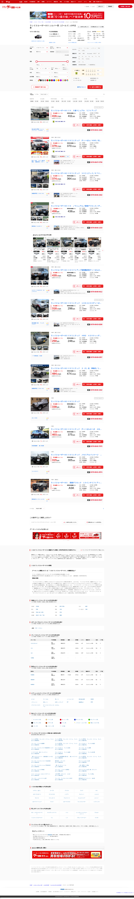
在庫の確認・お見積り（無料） (94, 125)
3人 (82, 56)
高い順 (47, 101)
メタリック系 (51, 726)
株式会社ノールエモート (37, 226)
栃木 (40, 612)
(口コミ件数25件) (41, 757)
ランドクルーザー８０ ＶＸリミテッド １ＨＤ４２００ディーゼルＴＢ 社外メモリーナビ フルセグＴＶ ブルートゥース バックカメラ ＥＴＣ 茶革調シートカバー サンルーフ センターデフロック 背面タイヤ (77, 303)
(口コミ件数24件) (67, 757)
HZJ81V (32, 684)
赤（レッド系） (65, 719)
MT (99, 53)
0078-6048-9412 (96, 292)
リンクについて (67, 891)
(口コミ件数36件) (85, 748)
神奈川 (37, 615)
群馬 (42, 612)
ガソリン (80, 48)
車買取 (43, 1)
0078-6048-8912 (96, 419)
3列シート (45, 702)
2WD (80, 53)
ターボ (32, 699)
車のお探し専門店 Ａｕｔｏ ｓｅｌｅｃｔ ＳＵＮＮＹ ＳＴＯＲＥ (38, 130)
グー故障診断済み (91, 64)
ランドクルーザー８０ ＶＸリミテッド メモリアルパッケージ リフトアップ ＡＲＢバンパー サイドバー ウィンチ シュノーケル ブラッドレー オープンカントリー (77, 455)
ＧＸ (32, 653)
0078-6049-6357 (96, 357)
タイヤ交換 (66, 1)
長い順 (102, 101)
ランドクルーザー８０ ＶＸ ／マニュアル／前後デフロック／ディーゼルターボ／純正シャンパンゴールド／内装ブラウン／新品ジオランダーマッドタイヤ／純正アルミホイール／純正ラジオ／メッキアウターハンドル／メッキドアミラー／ (77, 206)
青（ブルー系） (79, 719)
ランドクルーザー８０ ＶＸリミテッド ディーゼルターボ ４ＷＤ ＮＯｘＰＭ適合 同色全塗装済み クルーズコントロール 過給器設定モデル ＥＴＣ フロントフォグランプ (77, 429)
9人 (79, 58)
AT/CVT (94, 53)
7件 (47, 195)
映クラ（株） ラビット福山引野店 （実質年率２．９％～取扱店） (38, 161)
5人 (89, 56)
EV (79, 50)
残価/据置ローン (65, 69)
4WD (84, 53)
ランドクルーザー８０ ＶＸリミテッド (65, 401)
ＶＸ (32, 648)
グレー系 (36, 726)
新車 (38, 1)
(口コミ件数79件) (67, 740)
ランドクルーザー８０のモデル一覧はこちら (93, 550)
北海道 (37, 606)
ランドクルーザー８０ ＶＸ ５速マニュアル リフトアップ (74, 110)
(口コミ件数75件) (91, 740)
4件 (47, 419)
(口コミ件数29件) (87, 753)
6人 (92, 56)
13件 (47, 292)
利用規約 (50, 891)
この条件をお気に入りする (70, 522)
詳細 (68, 156)
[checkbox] (73, 70)
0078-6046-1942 (96, 195)
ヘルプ (93, 6)
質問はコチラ (73, 891)
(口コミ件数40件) (42, 748)
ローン (85, 1)
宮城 (37, 609)
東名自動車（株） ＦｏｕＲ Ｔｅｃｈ (38, 323)
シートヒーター (70, 699)
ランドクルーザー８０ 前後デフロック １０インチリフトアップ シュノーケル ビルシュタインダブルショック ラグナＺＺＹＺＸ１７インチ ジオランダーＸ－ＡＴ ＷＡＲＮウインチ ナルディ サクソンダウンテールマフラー (77, 483)
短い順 (97, 101)
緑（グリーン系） (95, 719)
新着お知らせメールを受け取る (94, 522)
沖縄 (86, 609)
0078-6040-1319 (96, 228)
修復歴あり (81, 702)
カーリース (49, 1)
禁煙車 (92, 699)
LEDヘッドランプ (59, 702)
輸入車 (26, 1)
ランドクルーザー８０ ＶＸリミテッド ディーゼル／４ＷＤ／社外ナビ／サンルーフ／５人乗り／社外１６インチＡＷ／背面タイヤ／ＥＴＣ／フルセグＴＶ (77, 140)
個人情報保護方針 (44, 891)
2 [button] (65, 540)
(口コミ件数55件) (37, 744)
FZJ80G (32, 674)
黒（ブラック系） (38, 722)
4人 (86, 56)
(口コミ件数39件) (62, 748)
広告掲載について (95, 891)
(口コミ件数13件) (37, 770)
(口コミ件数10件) (38, 779)
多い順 (80, 101)
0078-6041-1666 (96, 130)
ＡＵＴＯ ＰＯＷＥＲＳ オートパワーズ (38, 291)
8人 (99, 56)
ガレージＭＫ (34, 418)
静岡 (61, 606)
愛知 (63, 606)
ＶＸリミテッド (34, 643)
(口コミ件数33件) (39, 753)
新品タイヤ (73, 1)
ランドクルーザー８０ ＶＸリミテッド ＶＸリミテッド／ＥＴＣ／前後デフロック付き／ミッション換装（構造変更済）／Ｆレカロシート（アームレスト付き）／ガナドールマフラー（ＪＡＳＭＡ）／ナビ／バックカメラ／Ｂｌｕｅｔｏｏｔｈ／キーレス (77, 173)
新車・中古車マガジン (98, 1)
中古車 (20, 1)
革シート (57, 699)
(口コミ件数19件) (84, 766)
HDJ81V (32, 679)
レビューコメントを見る (92, 42)
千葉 (43, 615)
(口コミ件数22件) (40, 761)
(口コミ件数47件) (87, 744)
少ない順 (75, 101)
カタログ (80, 1)
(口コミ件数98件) (43, 740)
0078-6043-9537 (96, 500)
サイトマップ (83, 891)
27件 (47, 228)
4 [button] (68, 540)
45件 (100, 42)
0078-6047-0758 (96, 162)
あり (79, 61)
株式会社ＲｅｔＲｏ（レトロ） (38, 499)
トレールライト (35, 471)
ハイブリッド (93, 48)
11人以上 (88, 58)
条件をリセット (81, 87)
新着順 (31, 101)
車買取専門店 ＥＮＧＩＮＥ (38, 193)
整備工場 (56, 1)
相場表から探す (52, 42)
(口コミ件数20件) (84, 761)
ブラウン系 (50, 722)
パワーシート (34, 702)
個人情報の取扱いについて (58, 891)
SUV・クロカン (38, 628)
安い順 (42, 101)
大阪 (61, 609)
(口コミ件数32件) (62, 753)
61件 (47, 162)
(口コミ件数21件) (60, 761)
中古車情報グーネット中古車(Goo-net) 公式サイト (125, 892)
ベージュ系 (50, 719)
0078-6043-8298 (96, 324)
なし (83, 61)
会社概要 (37, 891)
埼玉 (41, 615)
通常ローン (65, 67)
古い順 (36, 101)
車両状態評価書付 (82, 64)
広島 (61, 612)
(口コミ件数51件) (67, 744)
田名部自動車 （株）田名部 (38, 445)
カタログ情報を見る (72, 42)
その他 (83, 50)
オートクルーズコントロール (48, 706)
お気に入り (100, 6)
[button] (31, 250)
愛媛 (61, 615)
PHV (99, 48)
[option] (38, 37)
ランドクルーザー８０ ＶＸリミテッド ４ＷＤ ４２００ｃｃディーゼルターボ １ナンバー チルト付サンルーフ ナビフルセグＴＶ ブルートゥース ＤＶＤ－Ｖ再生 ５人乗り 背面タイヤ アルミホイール (77, 335)
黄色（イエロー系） (95, 722)
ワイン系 (64, 722)
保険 (90, 1)
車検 (61, 1)
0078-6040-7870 (96, 446)
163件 (47, 324)
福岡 (86, 606)
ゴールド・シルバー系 (81, 722)
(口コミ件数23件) (91, 757)
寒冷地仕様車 (82, 699)
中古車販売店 (32, 1)
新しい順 (64, 101)
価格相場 (50, 834)
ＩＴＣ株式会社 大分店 (37, 355)
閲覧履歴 (110, 6)
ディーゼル (86, 48)
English (87, 6)
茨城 (37, 612)
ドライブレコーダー (35, 705)
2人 (79, 56)
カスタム (57, 705)
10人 (83, 58)
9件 (47, 473)
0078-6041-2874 (96, 472)
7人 (96, 56)
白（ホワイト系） (38, 719)
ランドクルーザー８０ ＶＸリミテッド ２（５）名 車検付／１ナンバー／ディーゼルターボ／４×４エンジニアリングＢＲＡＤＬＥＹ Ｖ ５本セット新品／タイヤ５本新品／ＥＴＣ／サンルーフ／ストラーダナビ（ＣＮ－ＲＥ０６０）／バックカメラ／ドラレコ (77, 368)
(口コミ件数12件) (86, 774)
